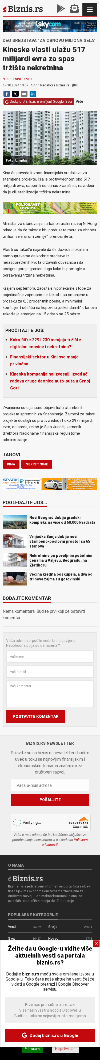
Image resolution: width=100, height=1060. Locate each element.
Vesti (12, 926)
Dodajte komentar (27, 598)
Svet (28, 79)
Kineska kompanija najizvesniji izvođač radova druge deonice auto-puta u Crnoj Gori (50, 381)
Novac (53, 938)
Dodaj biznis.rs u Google (53, 1035)
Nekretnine (12, 79)
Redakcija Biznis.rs (54, 85)
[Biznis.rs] (25, 878)
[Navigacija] (89, 9)
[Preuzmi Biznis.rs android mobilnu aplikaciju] (61, 9)
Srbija (52, 926)
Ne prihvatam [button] (65, 1049)
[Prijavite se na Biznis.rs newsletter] (74, 9)
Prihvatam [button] (32, 1049)
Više (79, 102)
